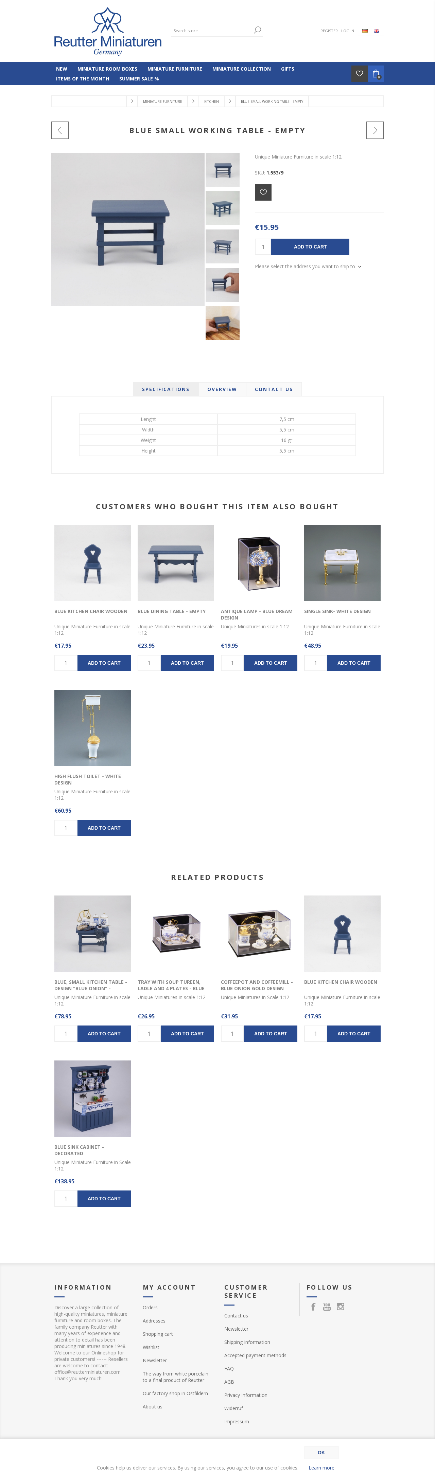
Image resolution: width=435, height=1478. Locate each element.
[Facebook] (313, 1306)
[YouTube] (327, 1306)
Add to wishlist (263, 192)
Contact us (236, 1315)
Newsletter (155, 1360)
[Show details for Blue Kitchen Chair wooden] (92, 563)
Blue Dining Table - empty (172, 611)
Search (258, 30)
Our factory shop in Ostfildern (175, 1393)
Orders (150, 1307)
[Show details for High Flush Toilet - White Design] (92, 728)
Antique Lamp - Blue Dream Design (257, 614)
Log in (347, 30)
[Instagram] (340, 1306)
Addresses (154, 1320)
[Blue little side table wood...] (375, 130)
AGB (229, 1382)
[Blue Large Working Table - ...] (60, 130)
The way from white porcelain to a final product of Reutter (175, 1376)
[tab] (166, 389)
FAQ (229, 1368)
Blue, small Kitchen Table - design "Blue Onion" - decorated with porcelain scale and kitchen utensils (90, 991)
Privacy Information (245, 1395)
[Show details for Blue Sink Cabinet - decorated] (92, 1098)
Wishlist (151, 1347)
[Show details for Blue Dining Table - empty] (176, 563)
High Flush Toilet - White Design (87, 779)
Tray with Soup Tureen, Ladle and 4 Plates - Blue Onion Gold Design (171, 988)
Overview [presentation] (222, 389)
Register (329, 30)
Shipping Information (247, 1342)
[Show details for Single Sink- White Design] (342, 563)
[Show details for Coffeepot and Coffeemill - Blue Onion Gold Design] (259, 933)
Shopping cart (158, 1334)
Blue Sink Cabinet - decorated (79, 1150)
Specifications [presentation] (166, 389)
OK (321, 1452)
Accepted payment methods (255, 1355)
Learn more (321, 1467)
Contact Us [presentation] (274, 389)
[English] (376, 30)
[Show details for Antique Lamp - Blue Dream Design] (259, 563)
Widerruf (233, 1408)
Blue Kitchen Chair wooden (90, 611)
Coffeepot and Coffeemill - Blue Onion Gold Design (257, 985)
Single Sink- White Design (337, 611)
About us (152, 1406)
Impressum (236, 1421)
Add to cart (310, 247)
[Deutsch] (365, 30)
